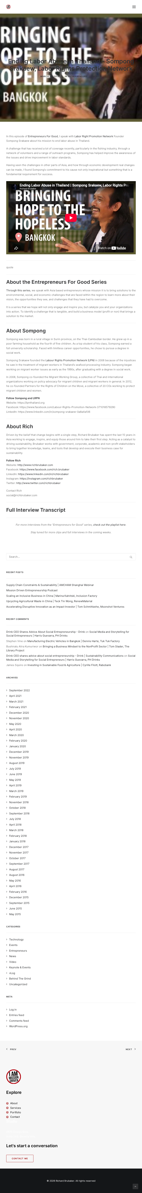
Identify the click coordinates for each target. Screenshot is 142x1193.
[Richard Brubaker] (8, 7)
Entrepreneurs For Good (43, 136)
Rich (98, 76)
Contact (15, 1116)
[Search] (71, 556)
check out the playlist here (109, 524)
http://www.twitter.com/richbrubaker (38, 483)
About (13, 1103)
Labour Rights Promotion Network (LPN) (70, 360)
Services (15, 1107)
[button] (134, 7)
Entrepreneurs (77, 76)
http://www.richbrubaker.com (35, 465)
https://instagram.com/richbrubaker (41, 478)
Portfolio (15, 1112)
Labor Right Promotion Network (93, 136)
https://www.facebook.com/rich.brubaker (44, 469)
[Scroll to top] (135, 1186)
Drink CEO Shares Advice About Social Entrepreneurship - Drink (45, 631)
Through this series (18, 290)
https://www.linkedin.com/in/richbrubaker (43, 474)
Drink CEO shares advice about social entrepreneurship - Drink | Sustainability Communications (64, 655)
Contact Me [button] (20, 1158)
